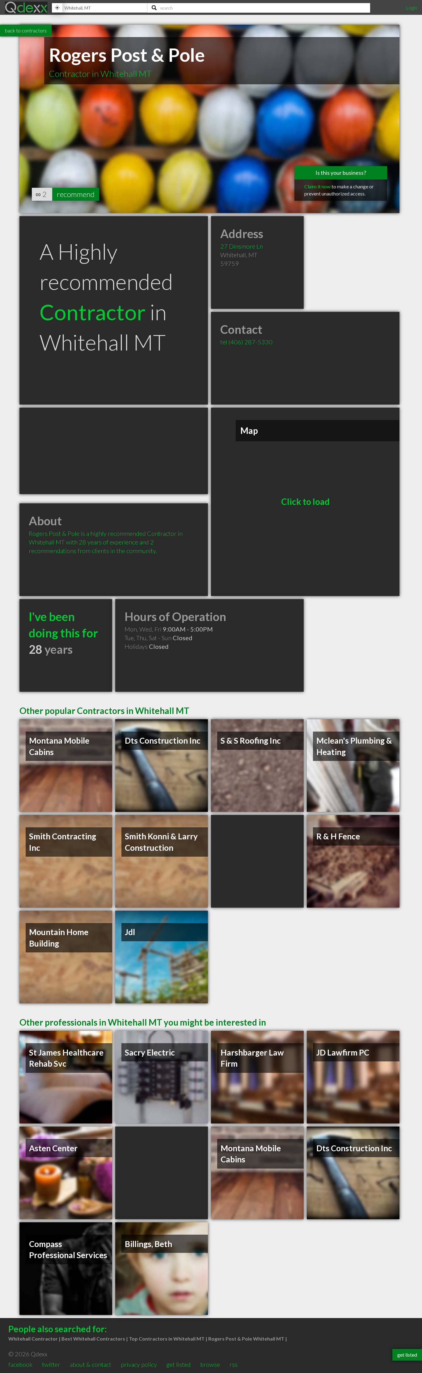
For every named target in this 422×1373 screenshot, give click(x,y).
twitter (51, 1364)
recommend (76, 194)
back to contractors (26, 30)
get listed (178, 1364)
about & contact (90, 1364)
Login (411, 7)
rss (234, 1364)
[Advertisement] (113, 451)
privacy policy (139, 1364)
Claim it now (317, 186)
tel (246, 342)
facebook (20, 1364)
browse (210, 1364)
